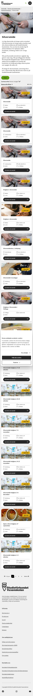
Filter (5, 78)
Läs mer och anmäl (10, 111)
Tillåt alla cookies (16, 357)
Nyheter (4, 630)
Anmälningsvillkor (7, 649)
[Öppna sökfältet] (26, 3)
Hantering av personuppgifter (10, 652)
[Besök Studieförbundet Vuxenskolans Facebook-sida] (3, 692)
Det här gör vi (5, 613)
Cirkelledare (5, 626)
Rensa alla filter (6, 84)
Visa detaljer (24, 352)
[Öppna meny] (30, 3)
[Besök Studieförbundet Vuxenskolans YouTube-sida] (30, 692)
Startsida (3, 8)
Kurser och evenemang (14, 8)
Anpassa (15, 362)
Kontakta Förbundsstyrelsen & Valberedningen (15, 671)
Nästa (25, 576)
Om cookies (5, 655)
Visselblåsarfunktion (7, 677)
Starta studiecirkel (7, 623)
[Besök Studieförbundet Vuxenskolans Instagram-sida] (16, 692)
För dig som (5, 616)
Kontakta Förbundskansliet (9, 667)
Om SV (4, 620)
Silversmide (15, 10)
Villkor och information (8, 642)
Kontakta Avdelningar (8, 674)
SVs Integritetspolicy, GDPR (9, 645)
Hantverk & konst (6, 10)
